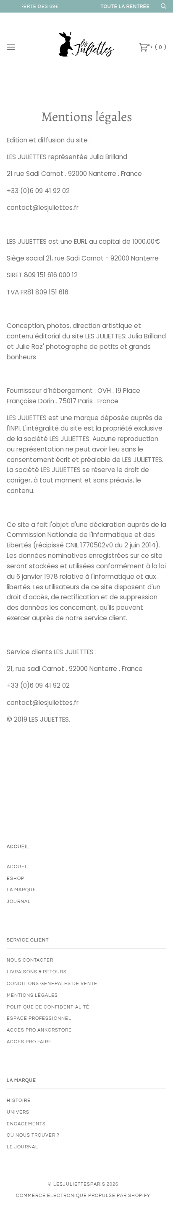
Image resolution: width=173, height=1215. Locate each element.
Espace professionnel (39, 1018)
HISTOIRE (19, 1100)
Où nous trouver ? (33, 1135)
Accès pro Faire (29, 1042)
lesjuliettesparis (79, 1184)
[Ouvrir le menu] (19, 47)
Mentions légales (32, 995)
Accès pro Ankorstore (39, 1030)
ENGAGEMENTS (26, 1124)
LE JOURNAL (22, 1147)
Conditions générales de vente (52, 983)
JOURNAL (19, 901)
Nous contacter (30, 960)
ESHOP (15, 878)
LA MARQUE (21, 889)
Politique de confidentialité (48, 1007)
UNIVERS (18, 1112)
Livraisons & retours (37, 972)
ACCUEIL (18, 866)
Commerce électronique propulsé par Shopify (83, 1195)
